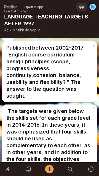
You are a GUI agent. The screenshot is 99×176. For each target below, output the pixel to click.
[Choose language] (81, 7)
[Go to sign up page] (92, 7)
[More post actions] (90, 47)
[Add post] (49, 169)
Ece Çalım (12, 11)
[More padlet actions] (91, 169)
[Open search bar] (70, 169)
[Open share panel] (8, 169)
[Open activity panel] (29, 169)
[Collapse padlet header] (91, 16)
